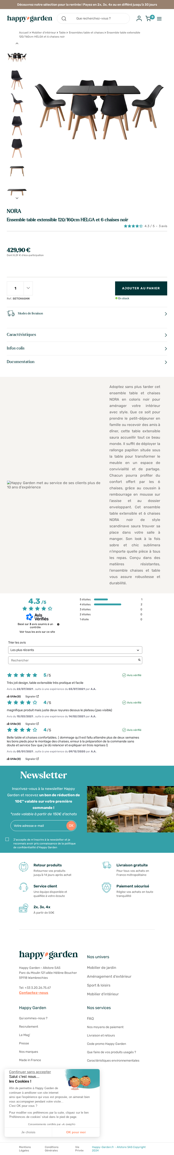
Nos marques (28, 1052)
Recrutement (28, 1027)
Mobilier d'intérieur (44, 32)
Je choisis (28, 1132)
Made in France (30, 1060)
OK (71, 825)
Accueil (24, 32)
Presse (24, 1043)
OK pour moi (76, 1132)
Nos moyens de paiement (105, 1027)
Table (62, 32)
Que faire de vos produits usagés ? (111, 1052)
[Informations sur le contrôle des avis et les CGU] (58, 624)
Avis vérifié (134, 675)
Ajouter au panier (141, 288)
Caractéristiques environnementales (113, 1060)
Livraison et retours (101, 1035)
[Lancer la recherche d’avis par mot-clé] (139, 660)
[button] (7, 1150)
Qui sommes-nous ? (33, 1018)
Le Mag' (24, 1035)
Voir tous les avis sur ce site (37, 631)
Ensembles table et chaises (86, 32)
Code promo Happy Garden (106, 1044)
